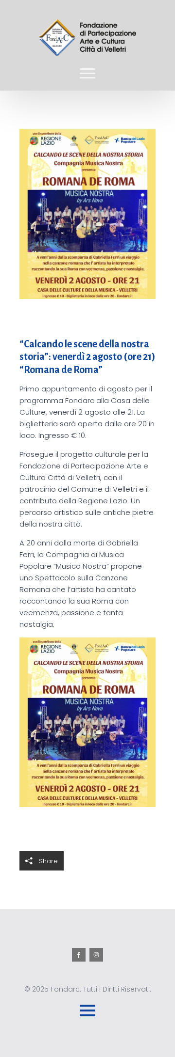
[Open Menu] (87, 73)
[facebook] (79, 955)
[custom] (96, 955)
